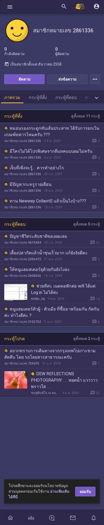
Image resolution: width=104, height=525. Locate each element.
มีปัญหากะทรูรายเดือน (30, 184)
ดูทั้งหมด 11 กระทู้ (85, 116)
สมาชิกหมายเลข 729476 (21, 363)
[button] (9, 6)
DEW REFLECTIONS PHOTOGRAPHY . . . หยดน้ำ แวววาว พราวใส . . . (64, 380)
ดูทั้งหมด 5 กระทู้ (86, 224)
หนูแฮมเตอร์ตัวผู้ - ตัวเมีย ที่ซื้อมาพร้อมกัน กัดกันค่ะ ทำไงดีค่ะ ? (51, 312)
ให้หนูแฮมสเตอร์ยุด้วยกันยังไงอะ (40, 269)
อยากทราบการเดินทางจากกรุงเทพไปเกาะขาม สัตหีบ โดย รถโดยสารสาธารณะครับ (50, 354)
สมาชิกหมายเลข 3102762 (22, 322)
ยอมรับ (85, 491)
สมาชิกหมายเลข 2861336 (22, 141)
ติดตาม (24, 79)
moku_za (38, 299)
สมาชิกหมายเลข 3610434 (22, 242)
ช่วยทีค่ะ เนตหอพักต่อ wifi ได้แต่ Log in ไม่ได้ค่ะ (63, 289)
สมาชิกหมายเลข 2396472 (22, 259)
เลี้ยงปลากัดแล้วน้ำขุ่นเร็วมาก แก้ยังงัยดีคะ (49, 252)
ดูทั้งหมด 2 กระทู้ (86, 338)
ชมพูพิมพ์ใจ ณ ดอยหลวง (45, 393)
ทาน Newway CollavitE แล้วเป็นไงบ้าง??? (48, 201)
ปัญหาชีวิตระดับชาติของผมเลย (38, 236)
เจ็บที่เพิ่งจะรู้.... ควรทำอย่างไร (37, 167)
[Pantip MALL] (80, 6)
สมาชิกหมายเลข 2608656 (22, 276)
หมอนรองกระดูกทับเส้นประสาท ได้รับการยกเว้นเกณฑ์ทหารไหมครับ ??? (51, 131)
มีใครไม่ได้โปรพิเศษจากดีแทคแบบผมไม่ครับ (51, 151)
